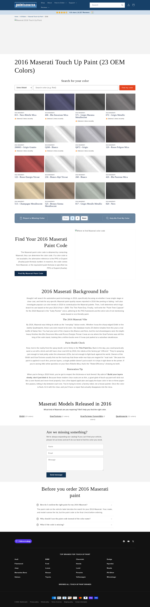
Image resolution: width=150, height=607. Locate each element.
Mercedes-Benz (21, 572)
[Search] (122, 5)
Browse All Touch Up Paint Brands (75, 584)
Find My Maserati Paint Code (30, 273)
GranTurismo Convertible (91, 416)
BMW (47, 559)
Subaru (17, 577)
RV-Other (110, 572)
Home (16, 16)
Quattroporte (121, 416)
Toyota (48, 577)
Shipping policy (68, 602)
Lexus (47, 568)
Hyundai (110, 564)
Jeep (16, 568)
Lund (78, 568)
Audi (16, 559)
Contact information (81, 602)
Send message (56, 475)
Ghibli (22, 416)
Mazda (109, 568)
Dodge (109, 559)
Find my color (127, 88)
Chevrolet (80, 559)
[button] (60, 2)
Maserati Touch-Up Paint (35, 16)
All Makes (23, 16)
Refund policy (45, 602)
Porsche (79, 572)
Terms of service (57, 602)
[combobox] (107, 5)
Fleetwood (19, 564)
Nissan (48, 572)
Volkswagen (81, 577)
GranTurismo (55, 416)
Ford (47, 564)
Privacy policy (34, 602)
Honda (78, 564)
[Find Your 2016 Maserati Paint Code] (105, 254)
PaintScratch (23, 602)
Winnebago (111, 577)
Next (84, 218)
